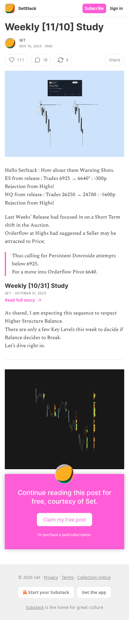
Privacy (51, 577)
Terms (68, 577)
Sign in (116, 8)
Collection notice (94, 577)
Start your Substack (48, 592)
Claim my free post (64, 519)
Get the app (94, 592)
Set (22, 40)
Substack (35, 607)
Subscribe (94, 8)
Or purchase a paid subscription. (65, 534)
